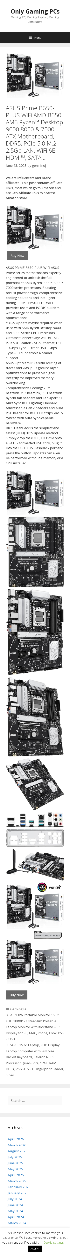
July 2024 (15, 1199)
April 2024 (16, 1217)
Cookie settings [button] (54, 1242)
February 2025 (19, 1187)
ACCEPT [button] (35, 1248)
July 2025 (15, 1157)
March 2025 (17, 1181)
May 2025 (15, 1169)
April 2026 (16, 1139)
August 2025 (17, 1151)
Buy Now (17, 255)
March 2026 (17, 1145)
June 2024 (15, 1205)
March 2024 (17, 1223)
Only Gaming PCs (35, 11)
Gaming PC (18, 1009)
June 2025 (15, 1163)
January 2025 (18, 1193)
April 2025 (16, 1175)
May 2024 (15, 1211)
